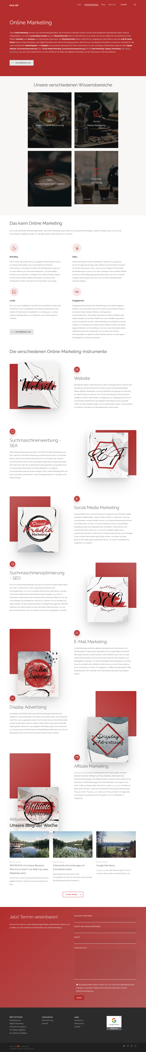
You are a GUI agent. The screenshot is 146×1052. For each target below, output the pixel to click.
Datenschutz (79, 1023)
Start (79, 4)
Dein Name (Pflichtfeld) (83, 916)
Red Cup (111, 4)
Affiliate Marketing (81, 773)
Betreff (77, 937)
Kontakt (124, 4)
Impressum (78, 1020)
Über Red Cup (47, 1020)
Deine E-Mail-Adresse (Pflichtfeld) (87, 926)
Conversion (116, 785)
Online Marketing (91, 4)
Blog (103, 4)
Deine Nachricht (80, 948)
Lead (14, 306)
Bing (54, 594)
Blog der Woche (15, 862)
